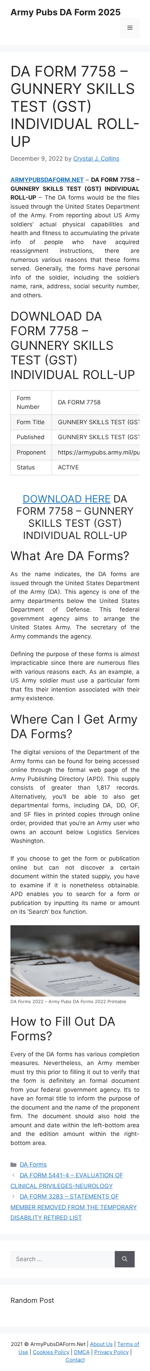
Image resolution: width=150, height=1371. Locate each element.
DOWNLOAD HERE (67, 499)
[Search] (125, 1259)
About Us (101, 1344)
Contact (75, 1359)
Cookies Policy (51, 1352)
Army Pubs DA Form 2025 (65, 12)
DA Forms (33, 1164)
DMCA (82, 1352)
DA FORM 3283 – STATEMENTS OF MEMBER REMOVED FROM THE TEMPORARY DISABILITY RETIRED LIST (73, 1207)
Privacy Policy (111, 1352)
